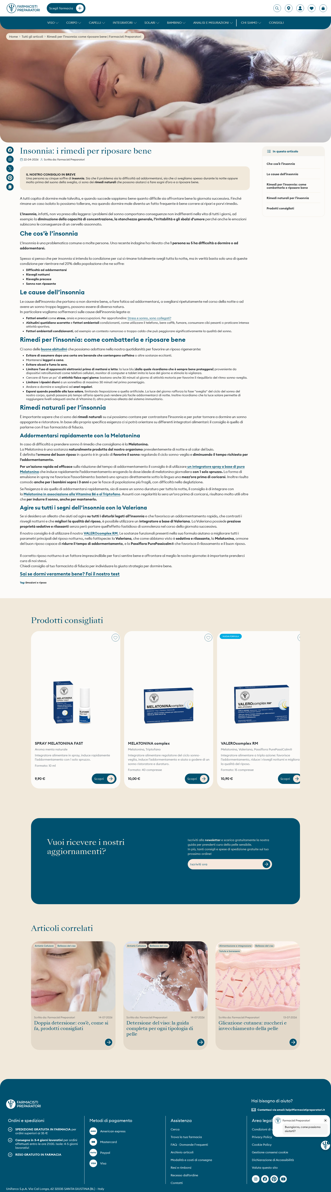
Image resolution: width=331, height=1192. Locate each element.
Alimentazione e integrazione (235, 945)
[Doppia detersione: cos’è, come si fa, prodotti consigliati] (73, 976)
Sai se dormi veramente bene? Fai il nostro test (70, 574)
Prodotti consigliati (280, 208)
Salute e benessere (229, 951)
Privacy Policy (262, 1137)
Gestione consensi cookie (270, 1152)
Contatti (177, 1183)
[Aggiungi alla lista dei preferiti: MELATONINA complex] (208, 637)
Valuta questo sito (265, 1167)
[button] (52, 22)
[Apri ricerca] (277, 8)
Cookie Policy (262, 1144)
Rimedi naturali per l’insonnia (288, 198)
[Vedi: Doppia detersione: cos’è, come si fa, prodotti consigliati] (108, 1042)
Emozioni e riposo (36, 582)
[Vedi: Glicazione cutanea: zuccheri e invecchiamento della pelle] (293, 1042)
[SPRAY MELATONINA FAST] (75, 684)
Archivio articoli (182, 1152)
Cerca (175, 1129)
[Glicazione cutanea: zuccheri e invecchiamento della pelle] (257, 976)
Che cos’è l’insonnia (281, 164)
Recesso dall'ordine (184, 1175)
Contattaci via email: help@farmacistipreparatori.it (291, 1109)
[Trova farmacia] (288, 8)
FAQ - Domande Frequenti (189, 1144)
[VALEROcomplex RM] (261, 684)
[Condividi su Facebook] (10, 150)
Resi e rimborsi (181, 1167)
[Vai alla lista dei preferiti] (311, 8)
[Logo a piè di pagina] (23, 1104)
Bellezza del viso (66, 945)
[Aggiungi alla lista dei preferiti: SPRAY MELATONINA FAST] (115, 637)
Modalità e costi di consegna (191, 1160)
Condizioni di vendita (267, 1129)
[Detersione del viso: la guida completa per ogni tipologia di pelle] (165, 976)
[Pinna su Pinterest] (10, 177)
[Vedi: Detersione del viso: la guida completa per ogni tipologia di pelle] (201, 1042)
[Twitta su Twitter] (10, 168)
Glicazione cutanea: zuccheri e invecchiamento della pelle (253, 1025)
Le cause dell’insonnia (282, 174)
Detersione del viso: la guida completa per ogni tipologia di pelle (159, 1028)
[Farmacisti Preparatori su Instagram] (10, 159)
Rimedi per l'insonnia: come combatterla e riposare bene (287, 186)
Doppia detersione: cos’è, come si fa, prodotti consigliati (71, 1025)
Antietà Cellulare (44, 945)
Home (13, 36)
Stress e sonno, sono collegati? (149, 318)
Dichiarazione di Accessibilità (273, 1160)
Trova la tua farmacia (186, 1137)
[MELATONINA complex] (168, 684)
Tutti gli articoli (32, 36)
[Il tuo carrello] (323, 8)
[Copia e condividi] (10, 187)
